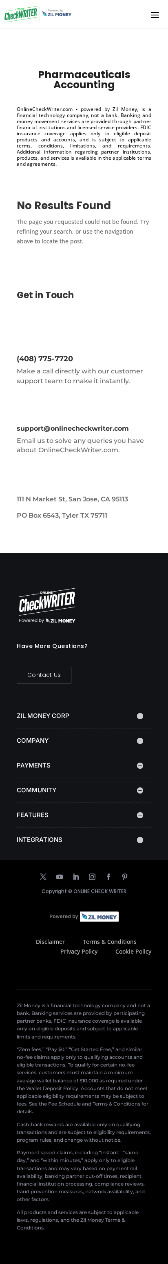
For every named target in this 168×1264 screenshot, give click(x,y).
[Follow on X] (43, 876)
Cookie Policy (133, 951)
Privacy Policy (78, 951)
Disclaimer (50, 941)
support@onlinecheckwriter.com (73, 428)
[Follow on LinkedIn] (75, 876)
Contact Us (44, 675)
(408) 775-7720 (45, 358)
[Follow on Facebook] (108, 876)
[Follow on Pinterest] (124, 876)
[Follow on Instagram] (92, 876)
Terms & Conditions (110, 941)
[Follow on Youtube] (59, 876)
